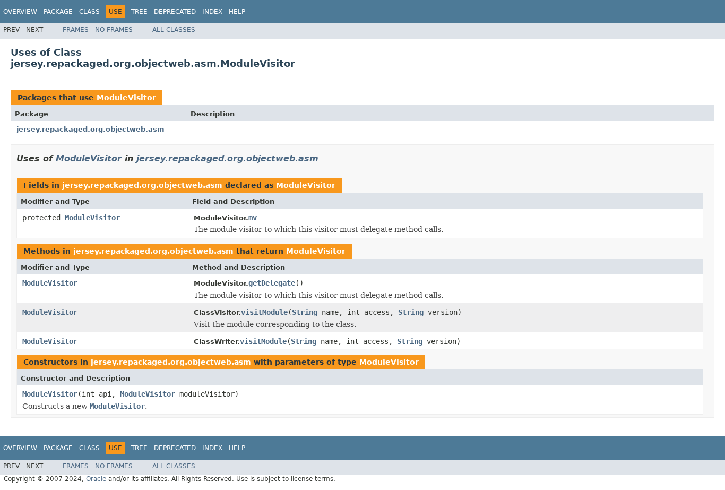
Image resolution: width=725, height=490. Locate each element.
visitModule (264, 312)
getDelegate (271, 283)
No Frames (114, 29)
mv (252, 217)
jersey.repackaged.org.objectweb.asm (90, 129)
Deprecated (175, 11)
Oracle (96, 479)
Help (237, 11)
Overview (20, 11)
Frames (76, 29)
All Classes (173, 29)
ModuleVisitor (126, 97)
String (304, 312)
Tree (139, 11)
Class (89, 11)
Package (58, 11)
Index (212, 11)
